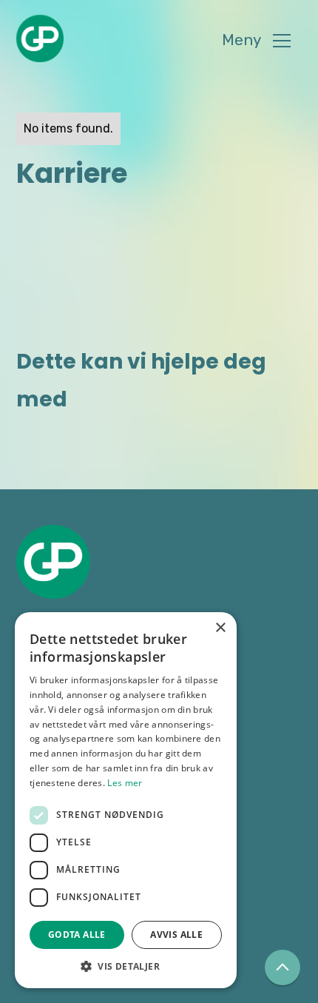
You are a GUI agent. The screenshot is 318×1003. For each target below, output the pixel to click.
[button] (256, 41)
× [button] (220, 628)
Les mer (124, 782)
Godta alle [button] (77, 934)
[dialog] (126, 800)
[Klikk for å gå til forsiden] (53, 562)
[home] (40, 38)
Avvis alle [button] (176, 934)
